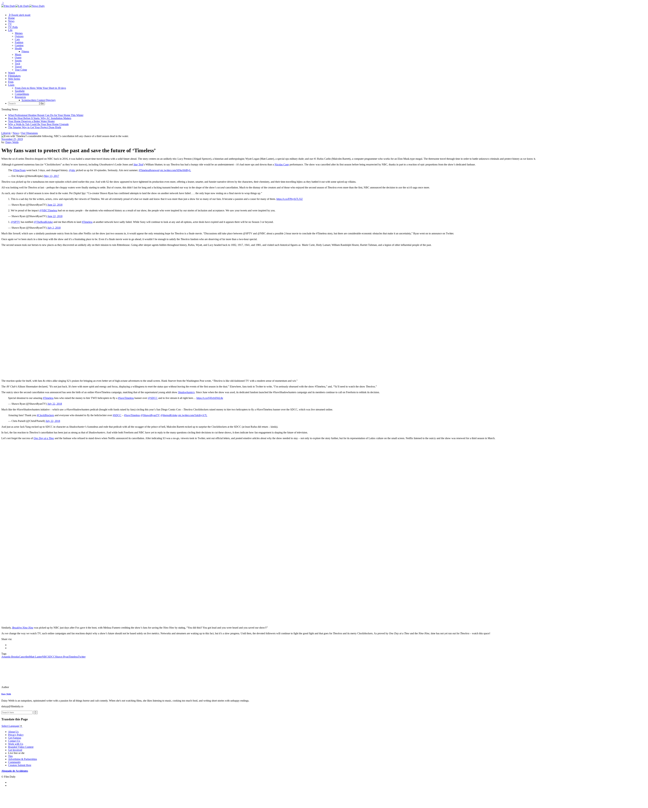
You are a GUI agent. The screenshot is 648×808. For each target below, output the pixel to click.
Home (11, 18)
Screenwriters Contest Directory (39, 100)
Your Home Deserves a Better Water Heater (31, 121)
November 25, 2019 (12, 139)
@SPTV (15, 222)
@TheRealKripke (43, 222)
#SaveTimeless (126, 398)
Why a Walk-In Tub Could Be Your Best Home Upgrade (38, 124)
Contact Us (14, 740)
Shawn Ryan (62, 656)
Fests (11, 81)
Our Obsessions (29, 133)
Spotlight (19, 91)
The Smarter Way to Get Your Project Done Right (34, 127)
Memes (19, 33)
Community (14, 762)
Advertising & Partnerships (22, 759)
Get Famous (14, 737)
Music (18, 54)
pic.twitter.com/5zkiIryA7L (192, 415)
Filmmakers (14, 75)
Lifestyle (6, 133)
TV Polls (13, 27)
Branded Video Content (20, 746)
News (11, 21)
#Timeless (87, 222)
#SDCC (117, 415)
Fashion (19, 42)
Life (10, 30)
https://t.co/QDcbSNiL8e (209, 398)
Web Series (14, 78)
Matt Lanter (36, 656)
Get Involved (15, 750)
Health (18, 48)
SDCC (51, 656)
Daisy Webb (12, 142)
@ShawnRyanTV (150, 415)
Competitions (22, 94)
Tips (10, 756)
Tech (17, 63)
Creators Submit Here (19, 765)
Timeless (73, 656)
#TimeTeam (19, 170)
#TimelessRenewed (149, 170)
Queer (18, 57)
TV (10, 24)
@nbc (72, 170)
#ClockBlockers (45, 415)
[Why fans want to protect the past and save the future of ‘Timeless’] (24, 687)
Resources (20, 97)
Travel (18, 66)
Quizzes (19, 36)
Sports (18, 60)
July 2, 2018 (54, 227)
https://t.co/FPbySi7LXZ (289, 199)
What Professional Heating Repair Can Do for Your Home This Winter (45, 115)
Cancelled (24, 656)
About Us (13, 731)
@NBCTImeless (48, 210)
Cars (17, 39)
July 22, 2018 (54, 403)
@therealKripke (169, 415)
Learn (11, 84)
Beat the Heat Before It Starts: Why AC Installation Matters (39, 118)
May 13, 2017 (51, 176)
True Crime (21, 69)
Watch (11, 72)
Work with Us (15, 743)
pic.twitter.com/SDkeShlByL (175, 170)
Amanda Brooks (10, 656)
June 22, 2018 (54, 204)
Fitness (25, 51)
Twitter (82, 656)
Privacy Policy (16, 734)
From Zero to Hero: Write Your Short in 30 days (40, 88)
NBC (45, 656)
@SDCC (153, 398)
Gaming (19, 45)
